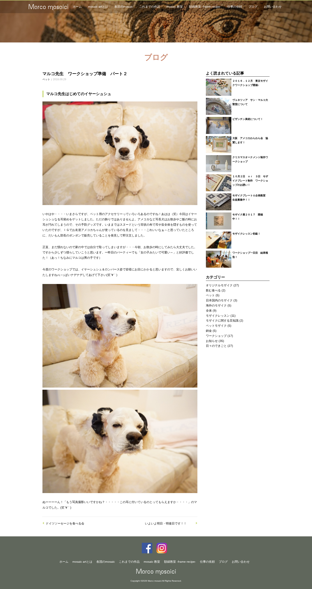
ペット (46, 79)
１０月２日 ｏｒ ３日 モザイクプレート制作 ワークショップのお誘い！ (250, 180)
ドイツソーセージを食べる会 (65, 523)
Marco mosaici (156, 572)
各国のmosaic (123, 6)
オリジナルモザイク (219, 285)
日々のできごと (216, 345)
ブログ (253, 6)
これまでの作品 (149, 6)
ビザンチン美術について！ (247, 119)
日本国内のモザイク (219, 300)
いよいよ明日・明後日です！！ (166, 523)
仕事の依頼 (234, 6)
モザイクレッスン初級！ (246, 233)
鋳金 (209, 330)
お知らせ (212, 341)
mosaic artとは (98, 6)
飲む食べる (213, 290)
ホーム (77, 6)
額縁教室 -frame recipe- (205, 6)
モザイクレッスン (218, 315)
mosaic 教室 (174, 6)
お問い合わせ (273, 6)
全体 (209, 310)
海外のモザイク (216, 305)
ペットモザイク (216, 325)
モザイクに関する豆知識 (222, 320)
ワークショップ (216, 335)
